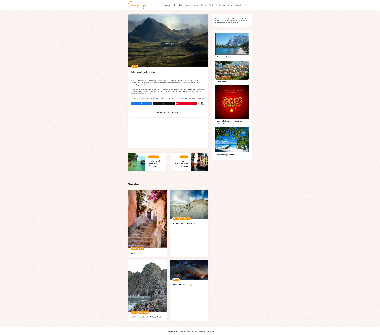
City (174, 5)
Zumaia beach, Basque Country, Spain (146, 317)
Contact (238, 5)
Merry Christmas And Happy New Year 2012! (230, 122)
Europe (159, 112)
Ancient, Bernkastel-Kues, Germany (181, 163)
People (203, 5)
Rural (211, 5)
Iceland (166, 112)
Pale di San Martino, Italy (182, 284)
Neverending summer (225, 155)
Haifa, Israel (221, 82)
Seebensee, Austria (224, 57)
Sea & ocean (220, 5)
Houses (187, 5)
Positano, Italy (136, 253)
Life (180, 5)
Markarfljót (175, 112)
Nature (195, 5)
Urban (230, 5)
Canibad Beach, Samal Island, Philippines (154, 163)
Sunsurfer (174, 331)
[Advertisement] (168, 131)
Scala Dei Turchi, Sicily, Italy (184, 223)
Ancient (167, 5)
